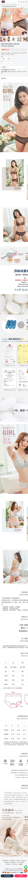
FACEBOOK (8, 864)
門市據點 (18, 860)
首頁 (3, 4)
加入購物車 (8, 875)
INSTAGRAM (14, 864)
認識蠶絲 (20, 864)
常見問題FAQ (13, 862)
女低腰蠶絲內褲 (14, 4)
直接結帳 (21, 875)
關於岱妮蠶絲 (5, 860)
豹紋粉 (9, 58)
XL (9, 63)
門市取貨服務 (12, 860)
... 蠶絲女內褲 (7, 4)
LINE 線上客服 (20, 862)
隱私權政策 (7, 862)
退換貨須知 (23, 860)
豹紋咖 (3, 58)
